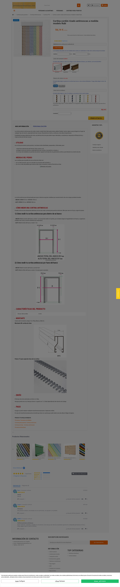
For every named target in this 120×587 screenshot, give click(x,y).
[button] (118, 293)
